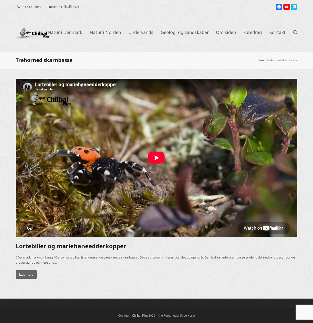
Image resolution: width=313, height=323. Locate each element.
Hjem (260, 60)
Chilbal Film (140, 315)
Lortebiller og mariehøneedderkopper (71, 246)
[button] (295, 33)
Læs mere (26, 274)
